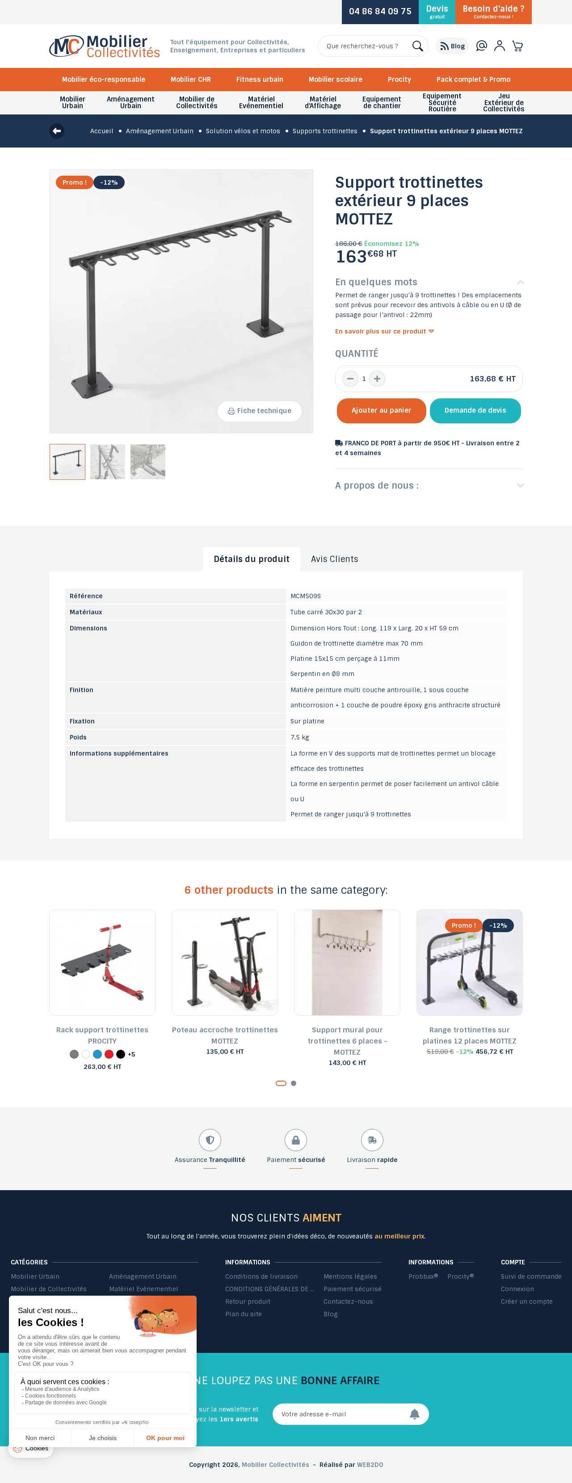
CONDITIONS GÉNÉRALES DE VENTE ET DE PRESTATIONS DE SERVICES (270, 1289)
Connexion (517, 1289)
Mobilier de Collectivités (49, 1289)
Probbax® (423, 1276)
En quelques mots (376, 282)
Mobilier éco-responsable (103, 79)
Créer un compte (527, 1301)
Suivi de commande (531, 1276)
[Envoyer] (419, 1414)
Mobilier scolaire (335, 79)
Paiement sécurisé (353, 1289)
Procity (399, 79)
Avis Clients (334, 559)
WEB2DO (370, 1465)
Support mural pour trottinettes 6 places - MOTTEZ (347, 1041)
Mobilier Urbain (35, 1276)
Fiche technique (264, 410)
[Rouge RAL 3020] (109, 1054)
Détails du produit (252, 559)
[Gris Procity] (74, 1054)
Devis (437, 12)
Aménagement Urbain (143, 1276)
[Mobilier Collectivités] (104, 55)
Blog (331, 1314)
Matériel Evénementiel (143, 1289)
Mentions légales (350, 1276)
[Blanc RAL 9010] (85, 1054)
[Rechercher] (418, 46)
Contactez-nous (348, 1301)
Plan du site (243, 1314)
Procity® (460, 1276)
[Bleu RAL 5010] (97, 1054)
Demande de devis (475, 410)
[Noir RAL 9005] (120, 1054)
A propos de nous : (377, 485)
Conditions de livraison (261, 1276)
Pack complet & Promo (473, 79)
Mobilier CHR (191, 79)
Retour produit (247, 1301)
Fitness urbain (259, 79)
